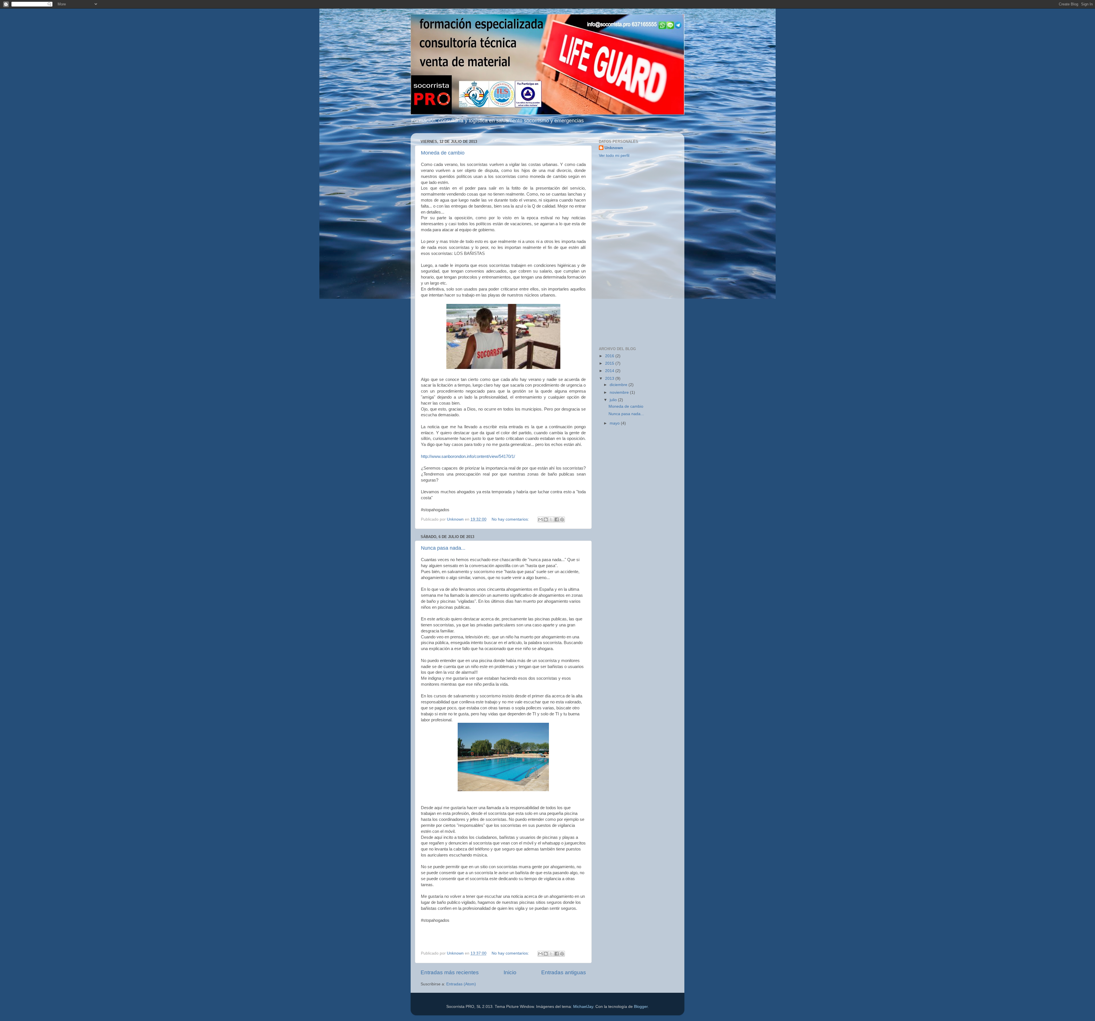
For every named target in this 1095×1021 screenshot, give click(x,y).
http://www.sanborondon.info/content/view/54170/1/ (468, 456)
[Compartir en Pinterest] (562, 519)
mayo (615, 423)
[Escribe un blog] (546, 519)
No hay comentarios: (511, 519)
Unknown (614, 148)
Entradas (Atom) (461, 984)
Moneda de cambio (443, 153)
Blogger (641, 1006)
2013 (610, 378)
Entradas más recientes (450, 972)
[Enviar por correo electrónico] (540, 519)
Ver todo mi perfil (614, 155)
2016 (610, 356)
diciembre (619, 385)
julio (614, 400)
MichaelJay (583, 1006)
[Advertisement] (636, 252)
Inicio (510, 972)
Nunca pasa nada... (443, 548)
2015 (610, 363)
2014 (610, 371)
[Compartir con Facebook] (556, 519)
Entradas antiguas (563, 972)
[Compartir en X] (551, 519)
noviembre (620, 392)
